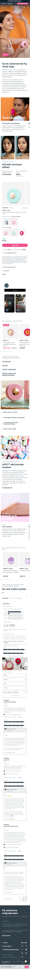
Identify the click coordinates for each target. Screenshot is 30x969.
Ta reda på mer (7, 487)
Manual (3, 274)
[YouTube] (26, 949)
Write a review (25, 207)
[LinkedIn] (22, 953)
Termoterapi (6, 361)
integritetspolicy (9, 931)
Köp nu (5, 54)
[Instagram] (22, 946)
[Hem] (15, 7)
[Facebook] (26, 946)
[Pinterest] (26, 953)
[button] (26, 961)
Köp (27, 966)
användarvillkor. (18, 931)
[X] (22, 949)
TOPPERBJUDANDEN (22, 3)
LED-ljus (5, 365)
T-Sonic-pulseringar (9, 369)
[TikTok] (22, 957)
